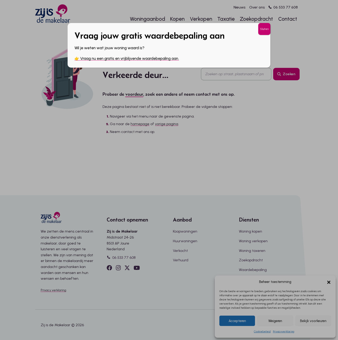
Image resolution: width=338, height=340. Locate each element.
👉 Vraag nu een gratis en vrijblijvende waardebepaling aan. (126, 58)
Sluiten (264, 29)
